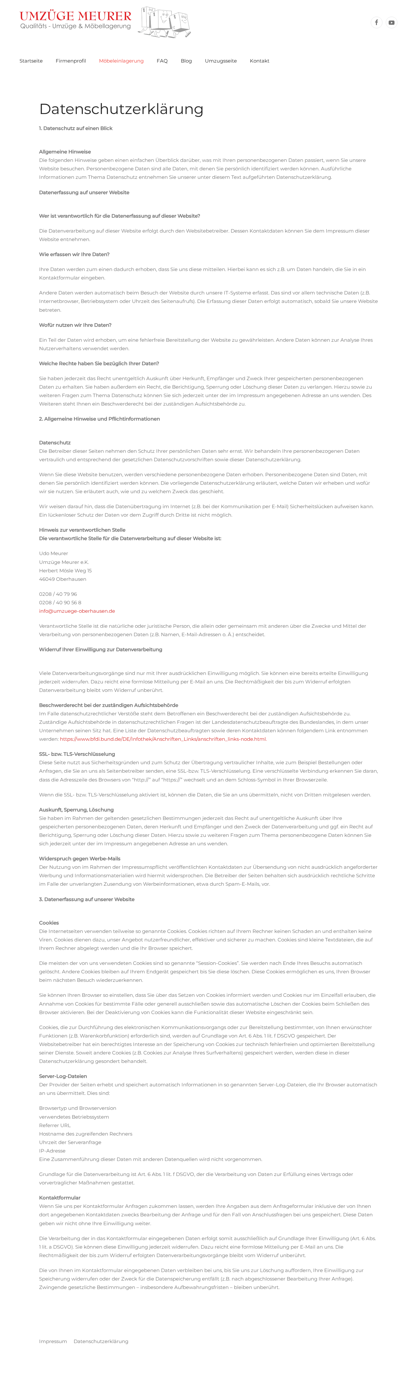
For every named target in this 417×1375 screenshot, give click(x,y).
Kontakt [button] (259, 61)
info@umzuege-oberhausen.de (77, 611)
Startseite (31, 61)
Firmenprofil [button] (71, 61)
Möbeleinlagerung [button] (121, 61)
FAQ (162, 61)
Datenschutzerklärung (101, 1341)
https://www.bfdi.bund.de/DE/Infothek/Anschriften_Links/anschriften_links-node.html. (163, 739)
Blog (186, 61)
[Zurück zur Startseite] (105, 22)
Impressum (53, 1341)
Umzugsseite (221, 61)
